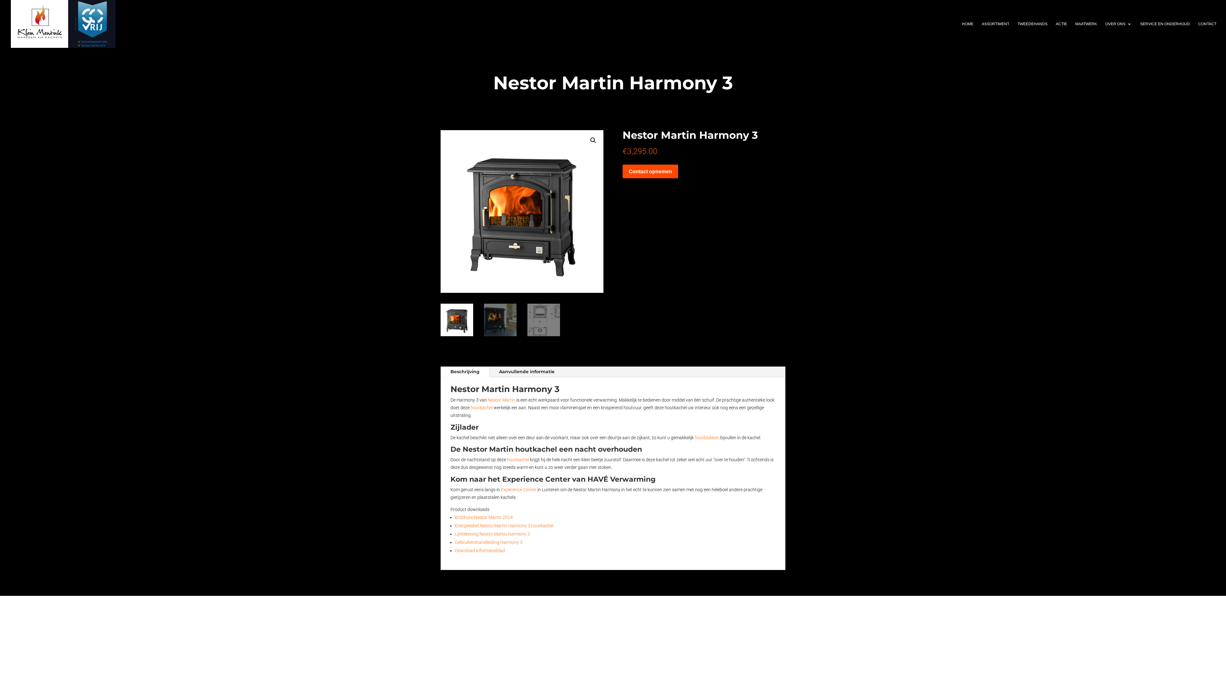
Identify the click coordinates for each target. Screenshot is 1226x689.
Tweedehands (1033, 24)
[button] (593, 140)
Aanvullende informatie (527, 371)
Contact (1207, 24)
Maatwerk (1086, 24)
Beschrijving (465, 371)
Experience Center (518, 489)
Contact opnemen (650, 171)
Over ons (1115, 24)
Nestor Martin (501, 400)
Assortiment (995, 24)
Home (967, 24)
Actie (1061, 24)
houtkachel (482, 407)
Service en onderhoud (1165, 24)
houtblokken (707, 437)
